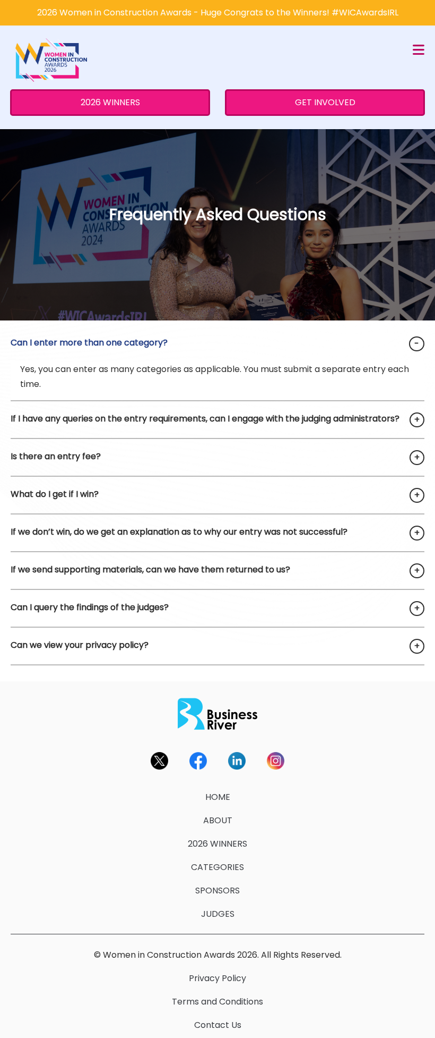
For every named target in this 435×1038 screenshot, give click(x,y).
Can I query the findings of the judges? (90, 607)
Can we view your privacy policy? (80, 645)
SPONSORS (217, 890)
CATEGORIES (217, 867)
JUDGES (217, 914)
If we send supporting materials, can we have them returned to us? (150, 569)
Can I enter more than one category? (89, 342)
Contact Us (217, 1025)
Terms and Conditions (217, 1001)
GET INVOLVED (325, 102)
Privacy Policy (217, 978)
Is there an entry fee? (56, 456)
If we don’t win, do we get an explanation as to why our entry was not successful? (179, 532)
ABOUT (217, 820)
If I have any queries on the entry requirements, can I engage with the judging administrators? (205, 418)
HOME (217, 797)
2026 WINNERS (110, 102)
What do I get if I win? (55, 494)
